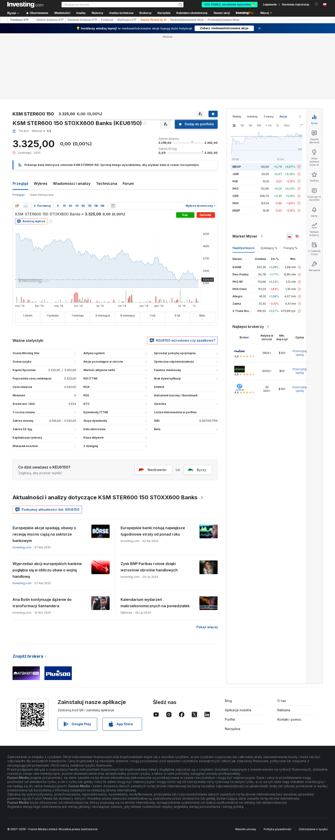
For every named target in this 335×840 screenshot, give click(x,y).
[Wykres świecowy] (17, 205)
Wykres (40, 183)
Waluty (236, 116)
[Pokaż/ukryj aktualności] (113, 205)
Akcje (283, 116)
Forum (128, 183)
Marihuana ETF (127, 19)
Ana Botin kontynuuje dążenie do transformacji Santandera (42, 602)
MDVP (236, 166)
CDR (235, 196)
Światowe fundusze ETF (82, 19)
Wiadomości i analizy (71, 183)
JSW (235, 174)
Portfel (230, 719)
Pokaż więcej (207, 627)
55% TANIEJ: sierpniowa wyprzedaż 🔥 (229, 4)
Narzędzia (232, 729)
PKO (235, 188)
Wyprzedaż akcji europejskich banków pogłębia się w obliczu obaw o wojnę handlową (47, 570)
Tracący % (290, 248)
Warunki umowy (245, 829)
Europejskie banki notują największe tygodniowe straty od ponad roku (153, 531)
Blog (228, 701)
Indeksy (252, 116)
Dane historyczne (42, 194)
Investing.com (22, 547)
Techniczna (106, 183)
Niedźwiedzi (157, 470)
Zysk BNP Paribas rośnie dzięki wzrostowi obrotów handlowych (149, 566)
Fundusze (107, 19)
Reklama (283, 710)
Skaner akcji (222, 13)
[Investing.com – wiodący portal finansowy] (25, 4)
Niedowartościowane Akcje (187, 19)
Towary (268, 116)
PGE (235, 181)
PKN (235, 203)
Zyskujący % (268, 248)
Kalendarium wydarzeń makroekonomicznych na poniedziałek (155, 602)
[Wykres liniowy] (25, 205)
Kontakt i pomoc (289, 719)
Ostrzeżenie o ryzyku (313, 829)
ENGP (236, 210)
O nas (281, 701)
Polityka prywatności (277, 829)
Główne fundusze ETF (50, 19)
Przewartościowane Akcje (223, 19)
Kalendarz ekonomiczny (192, 13)
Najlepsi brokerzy (248, 326)
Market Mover (245, 236)
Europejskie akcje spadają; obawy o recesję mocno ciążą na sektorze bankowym (44, 534)
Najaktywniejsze (243, 248)
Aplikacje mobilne (238, 710)
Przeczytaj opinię (300, 352)
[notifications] (316, 4)
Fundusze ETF (19, 19)
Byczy (201, 470)
